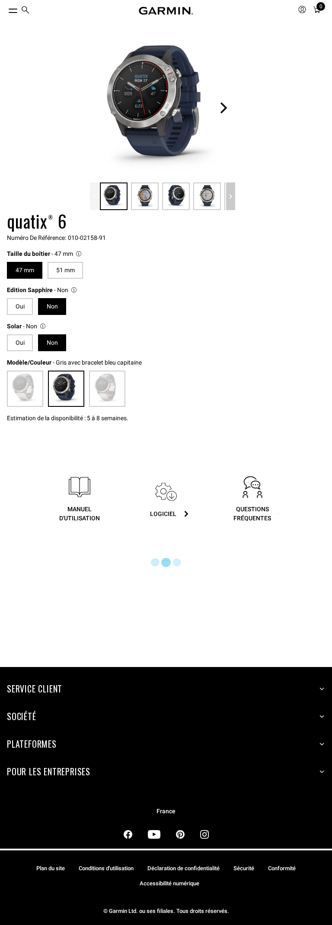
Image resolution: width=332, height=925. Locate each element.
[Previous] (94, 196)
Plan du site (50, 868)
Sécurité (243, 868)
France (166, 811)
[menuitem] (25, 11)
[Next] (223, 108)
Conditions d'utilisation (106, 868)
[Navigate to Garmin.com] (166, 11)
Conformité (282, 868)
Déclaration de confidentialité (183, 868)
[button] (45, 253)
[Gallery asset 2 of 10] (145, 196)
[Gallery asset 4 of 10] (207, 196)
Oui (20, 306)
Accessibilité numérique (169, 883)
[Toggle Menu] (5, 8)
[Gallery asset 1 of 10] (162, 107)
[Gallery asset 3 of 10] (176, 196)
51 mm (65, 270)
